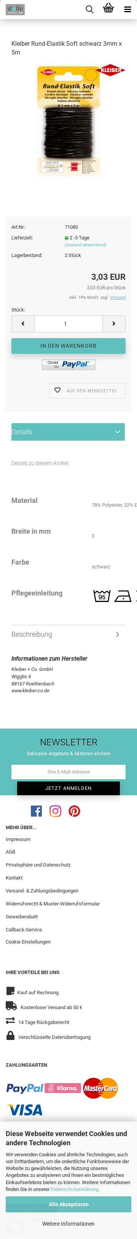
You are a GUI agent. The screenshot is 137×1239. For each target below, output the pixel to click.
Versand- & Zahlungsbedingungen (42, 891)
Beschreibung (31, 634)
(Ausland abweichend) (86, 244)
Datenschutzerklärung (74, 1189)
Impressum (18, 839)
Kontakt (14, 878)
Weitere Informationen (68, 1224)
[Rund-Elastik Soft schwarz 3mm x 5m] (68, 121)
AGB (10, 852)
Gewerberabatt (22, 917)
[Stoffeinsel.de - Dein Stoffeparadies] (12, 9)
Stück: (18, 310)
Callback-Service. (24, 929)
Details (21, 432)
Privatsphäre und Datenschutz (38, 865)
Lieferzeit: (22, 238)
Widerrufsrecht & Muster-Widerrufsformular (53, 904)
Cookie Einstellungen (28, 942)
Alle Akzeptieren (69, 1204)
